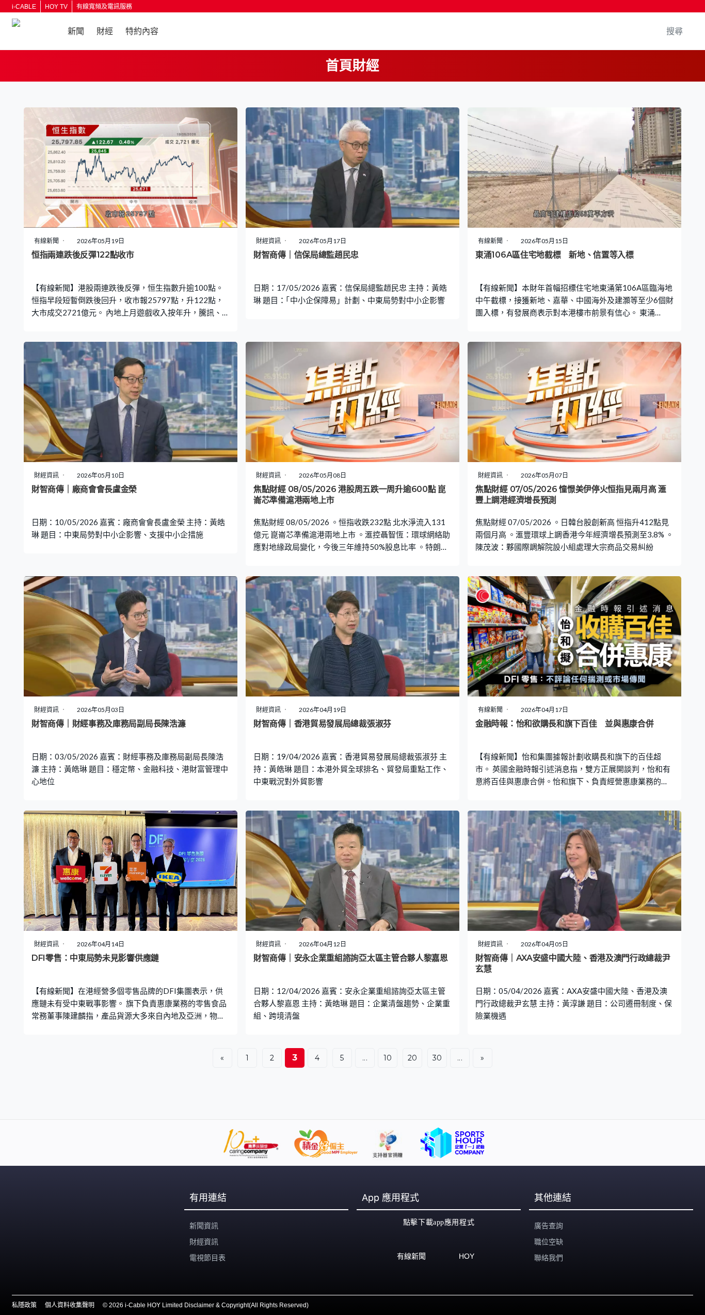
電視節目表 (207, 1257)
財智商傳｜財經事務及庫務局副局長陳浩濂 (108, 723)
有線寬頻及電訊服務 (104, 6)
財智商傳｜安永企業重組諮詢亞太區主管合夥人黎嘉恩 (350, 958)
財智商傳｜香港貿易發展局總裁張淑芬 (322, 723)
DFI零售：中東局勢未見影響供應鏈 (95, 958)
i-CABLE (24, 6)
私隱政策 (24, 1305)
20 (413, 1058)
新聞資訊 (203, 1225)
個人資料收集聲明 (69, 1305)
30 (437, 1058)
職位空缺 (548, 1241)
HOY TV (56, 6)
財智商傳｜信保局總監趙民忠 (306, 255)
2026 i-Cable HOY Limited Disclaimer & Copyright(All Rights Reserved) (209, 1305)
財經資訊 (203, 1241)
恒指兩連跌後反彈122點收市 (82, 255)
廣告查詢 (548, 1225)
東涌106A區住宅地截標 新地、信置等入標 (554, 255)
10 (387, 1058)
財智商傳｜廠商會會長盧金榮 (84, 489)
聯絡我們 (548, 1257)
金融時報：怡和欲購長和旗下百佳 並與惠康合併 (564, 723)
